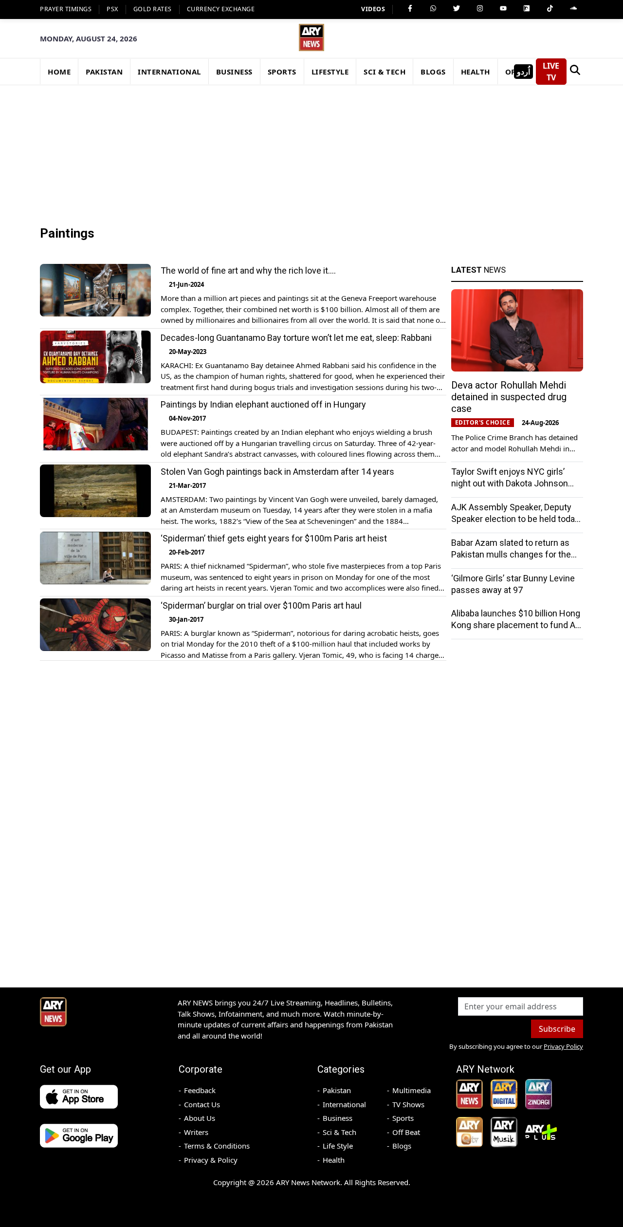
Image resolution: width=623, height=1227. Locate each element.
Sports (403, 1118)
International (344, 1104)
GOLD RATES (152, 9)
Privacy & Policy (211, 1160)
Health (334, 1160)
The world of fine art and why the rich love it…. (248, 270)
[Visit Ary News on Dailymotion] (526, 8)
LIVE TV (551, 71)
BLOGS (433, 71)
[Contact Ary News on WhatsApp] (433, 8)
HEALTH (475, 71)
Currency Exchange (221, 9)
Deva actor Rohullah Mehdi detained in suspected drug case (509, 396)
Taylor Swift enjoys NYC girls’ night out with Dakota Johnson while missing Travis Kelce (509, 483)
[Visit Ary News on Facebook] (410, 8)
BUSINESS (234, 71)
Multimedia (411, 1090)
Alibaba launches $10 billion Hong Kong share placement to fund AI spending (515, 625)
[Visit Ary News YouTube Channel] (503, 8)
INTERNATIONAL (169, 71)
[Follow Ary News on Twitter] (456, 8)
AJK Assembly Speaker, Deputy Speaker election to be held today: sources (516, 519)
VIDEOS (373, 9)
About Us (199, 1118)
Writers (196, 1132)
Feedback (200, 1090)
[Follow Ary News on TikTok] (550, 8)
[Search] (575, 71)
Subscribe (557, 1028)
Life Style (338, 1146)
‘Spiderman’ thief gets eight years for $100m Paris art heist (274, 538)
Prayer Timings (66, 9)
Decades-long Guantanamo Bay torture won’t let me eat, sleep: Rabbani (296, 337)
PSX (112, 9)
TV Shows (408, 1104)
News (478, 270)
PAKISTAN (104, 71)
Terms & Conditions (217, 1146)
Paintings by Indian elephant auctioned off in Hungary (263, 404)
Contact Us (202, 1104)
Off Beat (406, 1132)
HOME (59, 71)
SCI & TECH (384, 71)
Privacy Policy (563, 1046)
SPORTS (282, 71)
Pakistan (337, 1090)
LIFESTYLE (330, 71)
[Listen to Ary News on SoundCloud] (573, 8)
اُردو (523, 71)
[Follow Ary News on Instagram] (480, 8)
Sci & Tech (339, 1132)
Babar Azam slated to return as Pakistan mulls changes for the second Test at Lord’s (511, 554)
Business (337, 1118)
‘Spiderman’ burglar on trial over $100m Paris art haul (261, 605)
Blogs (401, 1146)
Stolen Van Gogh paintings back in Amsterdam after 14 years (277, 471)
